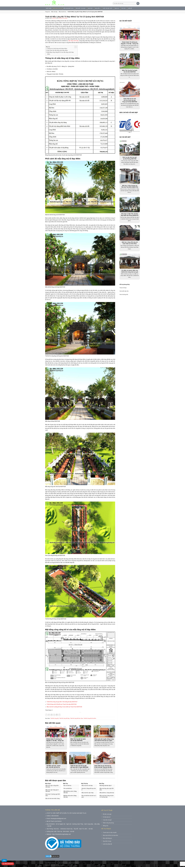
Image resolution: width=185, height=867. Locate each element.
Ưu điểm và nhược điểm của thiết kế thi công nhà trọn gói (129, 271)
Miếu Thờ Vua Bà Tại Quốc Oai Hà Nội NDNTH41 (78, 739)
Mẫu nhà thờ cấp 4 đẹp (87, 792)
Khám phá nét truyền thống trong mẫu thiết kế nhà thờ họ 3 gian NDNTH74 (104, 739)
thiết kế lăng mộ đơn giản (76, 718)
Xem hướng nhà (124, 294)
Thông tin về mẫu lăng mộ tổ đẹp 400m (57, 48)
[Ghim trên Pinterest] (51, 715)
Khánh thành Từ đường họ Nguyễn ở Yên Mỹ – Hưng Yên (55, 739)
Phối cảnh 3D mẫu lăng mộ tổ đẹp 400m (57, 50)
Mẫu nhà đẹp (54, 11)
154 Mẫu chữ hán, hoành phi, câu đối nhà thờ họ (53, 766)
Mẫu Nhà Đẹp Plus (68, 8)
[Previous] (123, 125)
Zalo (4, 860)
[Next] (135, 125)
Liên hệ (130, 8)
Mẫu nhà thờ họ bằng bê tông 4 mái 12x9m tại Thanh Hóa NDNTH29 (64, 706)
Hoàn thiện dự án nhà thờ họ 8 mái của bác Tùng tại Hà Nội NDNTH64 (103, 766)
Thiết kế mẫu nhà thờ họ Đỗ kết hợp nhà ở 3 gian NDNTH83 (79, 766)
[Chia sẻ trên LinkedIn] (57, 715)
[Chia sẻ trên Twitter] (49, 715)
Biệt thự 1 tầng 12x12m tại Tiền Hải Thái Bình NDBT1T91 (129, 186)
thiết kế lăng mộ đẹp (64, 718)
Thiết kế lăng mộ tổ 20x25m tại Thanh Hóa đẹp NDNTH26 (61, 704)
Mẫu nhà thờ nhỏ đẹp (87, 785)
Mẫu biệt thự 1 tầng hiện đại (107, 792)
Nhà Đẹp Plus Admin (62, 18)
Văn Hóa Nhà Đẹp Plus (74, 862)
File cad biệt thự (68, 788)
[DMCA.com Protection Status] (52, 856)
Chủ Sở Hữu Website (50, 862)
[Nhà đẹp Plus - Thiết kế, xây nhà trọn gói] (64, 3)
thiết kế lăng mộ (54, 718)
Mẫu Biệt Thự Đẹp (80, 8)
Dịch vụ (117, 8)
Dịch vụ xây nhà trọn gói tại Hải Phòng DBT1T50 (130, 158)
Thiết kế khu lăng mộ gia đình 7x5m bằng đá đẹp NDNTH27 (62, 701)
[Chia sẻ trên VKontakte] (54, 715)
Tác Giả (58, 862)
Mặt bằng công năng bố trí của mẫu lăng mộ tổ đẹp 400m (60, 53)
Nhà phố (90, 8)
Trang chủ (47, 11)
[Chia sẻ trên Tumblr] (59, 715)
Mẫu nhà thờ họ (57, 8)
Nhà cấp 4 (97, 8)
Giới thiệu (48, 8)
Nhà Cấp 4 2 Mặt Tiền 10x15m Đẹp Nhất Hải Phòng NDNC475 (129, 214)
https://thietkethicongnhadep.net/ (61, 834)
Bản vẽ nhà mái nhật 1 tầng (53, 798)
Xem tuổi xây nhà (124, 291)
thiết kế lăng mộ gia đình (90, 718)
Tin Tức (123, 8)
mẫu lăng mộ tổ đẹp (73, 40)
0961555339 (8, 863)
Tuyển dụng (64, 862)
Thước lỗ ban (123, 287)
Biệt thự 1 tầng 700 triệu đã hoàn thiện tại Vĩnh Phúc (130, 243)
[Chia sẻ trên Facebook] (46, 715)
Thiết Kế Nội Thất (107, 8)
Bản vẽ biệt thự (67, 785)
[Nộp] (137, 3)
